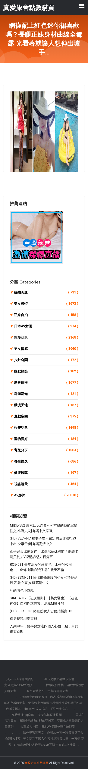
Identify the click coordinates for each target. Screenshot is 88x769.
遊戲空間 (46, 416)
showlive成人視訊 (35, 709)
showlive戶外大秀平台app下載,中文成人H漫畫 (44, 744)
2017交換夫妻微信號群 (59, 679)
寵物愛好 (46, 439)
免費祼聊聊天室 (57, 691)
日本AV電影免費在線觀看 (58, 726)
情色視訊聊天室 (33, 732)
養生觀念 (46, 461)
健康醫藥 (46, 473)
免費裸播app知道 (23, 714)
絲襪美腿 (46, 292)
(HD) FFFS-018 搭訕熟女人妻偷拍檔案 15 (41, 611)
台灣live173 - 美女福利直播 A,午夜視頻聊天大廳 (36, 738)
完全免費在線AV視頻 (18, 685)
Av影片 (46, 495)
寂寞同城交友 (35, 691)
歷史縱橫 (46, 382)
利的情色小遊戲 (22, 590)
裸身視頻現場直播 (23, 619)
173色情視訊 (58, 709)
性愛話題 (46, 337)
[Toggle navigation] (82, 6)
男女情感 (46, 349)
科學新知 (46, 394)
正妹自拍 (46, 315)
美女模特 (46, 304)
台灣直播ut (13, 709)
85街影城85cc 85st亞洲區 (36, 720)
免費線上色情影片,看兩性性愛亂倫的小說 (55, 703)
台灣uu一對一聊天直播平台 (65, 732)
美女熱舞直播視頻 (50, 714)
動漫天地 (46, 405)
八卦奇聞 (46, 360)
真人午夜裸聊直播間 (19, 679)
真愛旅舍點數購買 (36, 763)
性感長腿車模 (55, 685)
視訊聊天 (46, 484)
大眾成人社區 (29, 726)
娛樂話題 (46, 428)
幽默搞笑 (46, 371)
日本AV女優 (46, 326)
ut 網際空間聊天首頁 (33, 697)
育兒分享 (46, 450)
